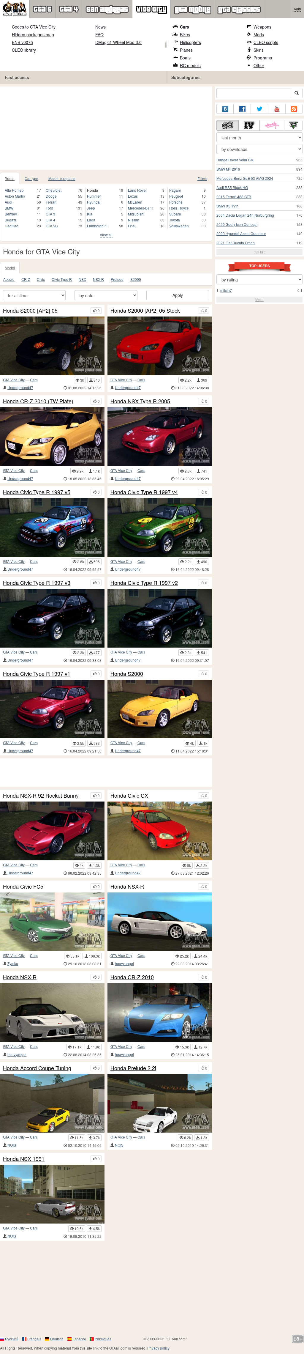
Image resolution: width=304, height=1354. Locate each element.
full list (259, 251)
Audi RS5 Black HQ (232, 187)
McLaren (135, 201)
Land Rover (137, 190)
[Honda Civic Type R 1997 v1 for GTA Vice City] (52, 709)
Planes (186, 50)
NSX (82, 279)
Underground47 (20, 387)
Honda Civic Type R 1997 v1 (36, 674)
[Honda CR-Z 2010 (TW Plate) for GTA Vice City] (52, 436)
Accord (9, 279)
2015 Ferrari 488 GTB (233, 196)
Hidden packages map (33, 34)
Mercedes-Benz (140, 207)
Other (259, 65)
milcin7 (226, 290)
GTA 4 (50, 219)
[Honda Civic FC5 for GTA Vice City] (52, 921)
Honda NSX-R (127, 886)
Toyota (174, 219)
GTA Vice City (14, 379)
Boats (185, 58)
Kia (89, 213)
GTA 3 (50, 213)
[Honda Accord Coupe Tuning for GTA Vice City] (52, 1103)
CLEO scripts (266, 42)
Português (103, 1338)
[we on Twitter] (259, 109)
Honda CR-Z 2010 (132, 977)
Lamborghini (97, 225)
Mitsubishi (136, 213)
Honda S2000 (126, 674)
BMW (9, 207)
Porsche (176, 201)
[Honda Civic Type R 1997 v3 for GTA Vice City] (52, 618)
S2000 (135, 279)
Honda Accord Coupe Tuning (37, 1068)
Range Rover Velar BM (235, 159)
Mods (259, 34)
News (100, 27)
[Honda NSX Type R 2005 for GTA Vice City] (159, 436)
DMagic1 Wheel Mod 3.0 (118, 42)
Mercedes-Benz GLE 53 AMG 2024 (244, 178)
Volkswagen (179, 225)
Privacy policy (158, 1347)
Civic (41, 279)
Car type (31, 178)
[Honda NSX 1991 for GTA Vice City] (52, 1194)
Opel (132, 225)
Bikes (185, 34)
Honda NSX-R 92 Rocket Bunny (41, 796)
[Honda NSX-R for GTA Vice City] (159, 921)
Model (10, 267)
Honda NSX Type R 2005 (140, 401)
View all (106, 234)
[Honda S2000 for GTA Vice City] (159, 709)
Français (34, 1338)
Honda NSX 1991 (24, 1159)
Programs (263, 58)
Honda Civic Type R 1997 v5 (36, 492)
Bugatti (10, 219)
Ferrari (51, 201)
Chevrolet (53, 190)
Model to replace (61, 178)
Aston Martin (15, 196)
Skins (259, 50)
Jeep (91, 207)
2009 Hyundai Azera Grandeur (241, 233)
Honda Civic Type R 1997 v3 (36, 583)
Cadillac (11, 225)
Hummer (94, 196)
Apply (177, 295)
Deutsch (57, 1338)
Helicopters (190, 42)
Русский (11, 1338)
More (259, 299)
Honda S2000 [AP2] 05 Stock (145, 311)
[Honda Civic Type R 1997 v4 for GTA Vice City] (159, 527)
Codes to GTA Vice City (34, 27)
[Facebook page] (242, 109)
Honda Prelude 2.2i (133, 1068)
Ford (49, 207)
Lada (91, 219)
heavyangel (124, 963)
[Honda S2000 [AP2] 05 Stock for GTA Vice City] (159, 346)
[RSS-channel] (294, 109)
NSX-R (98, 279)
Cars (184, 27)
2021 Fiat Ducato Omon (235, 242)
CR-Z (25, 279)
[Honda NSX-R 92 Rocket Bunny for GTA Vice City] (52, 831)
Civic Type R (62, 279)
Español (79, 1338)
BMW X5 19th (227, 205)
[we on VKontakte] (225, 109)
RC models (190, 65)
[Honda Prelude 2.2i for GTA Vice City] (159, 1103)
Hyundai (94, 201)
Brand (10, 178)
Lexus (133, 196)
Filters (202, 178)
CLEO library (24, 50)
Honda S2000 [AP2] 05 (30, 311)
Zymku (12, 963)
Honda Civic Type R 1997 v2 (144, 583)
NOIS (11, 1144)
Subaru (175, 213)
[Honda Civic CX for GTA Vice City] (159, 831)
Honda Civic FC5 (23, 886)
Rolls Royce (179, 207)
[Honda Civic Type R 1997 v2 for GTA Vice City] (159, 618)
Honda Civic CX (129, 796)
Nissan (133, 219)
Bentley (11, 213)
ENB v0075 (22, 42)
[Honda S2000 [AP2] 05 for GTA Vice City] (52, 346)
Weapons (262, 27)
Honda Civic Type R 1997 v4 (144, 492)
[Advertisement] (108, 128)
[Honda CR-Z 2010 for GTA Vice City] (159, 1012)
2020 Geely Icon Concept (236, 224)
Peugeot (176, 196)
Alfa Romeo (14, 190)
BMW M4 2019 (228, 168)
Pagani (175, 190)
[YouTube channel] (276, 109)
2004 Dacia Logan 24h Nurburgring (245, 215)
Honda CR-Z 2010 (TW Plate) (38, 401)
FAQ (99, 34)
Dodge (51, 196)
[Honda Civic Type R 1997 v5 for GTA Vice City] (52, 527)
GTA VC (52, 225)
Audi (8, 201)
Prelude (117, 279)
